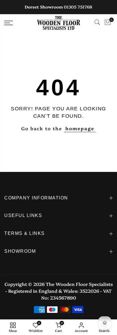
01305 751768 (78, 7)
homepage (79, 128)
